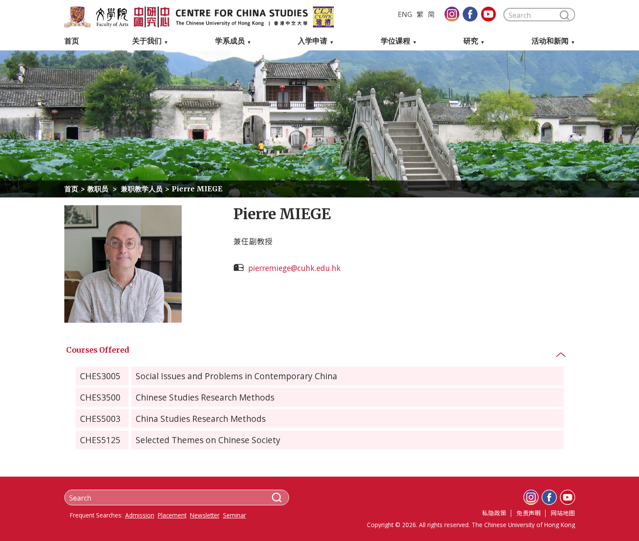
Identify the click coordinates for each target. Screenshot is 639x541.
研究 (470, 41)
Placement (172, 515)
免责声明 (528, 513)
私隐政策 (494, 513)
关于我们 (147, 41)
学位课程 (395, 41)
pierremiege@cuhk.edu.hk (294, 268)
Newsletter (205, 515)
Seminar (234, 515)
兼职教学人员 (141, 188)
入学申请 (312, 41)
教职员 (97, 188)
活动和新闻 (550, 41)
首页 (71, 41)
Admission (139, 515)
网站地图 (563, 513)
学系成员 (230, 41)
